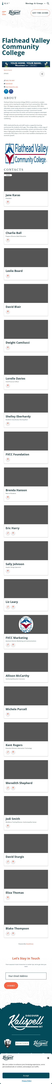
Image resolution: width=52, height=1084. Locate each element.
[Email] (8, 202)
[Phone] (8, 533)
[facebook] (11, 91)
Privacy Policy (26, 1081)
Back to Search (8, 70)
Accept (26, 1075)
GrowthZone (29, 944)
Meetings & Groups (34, 3)
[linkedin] (6, 91)
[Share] (42, 74)
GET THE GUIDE (40, 13)
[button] (48, 1058)
